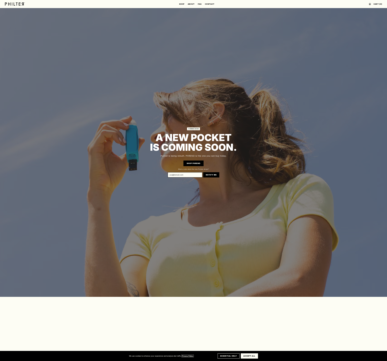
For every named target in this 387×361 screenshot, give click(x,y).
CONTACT (209, 4)
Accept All (249, 356)
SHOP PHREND (193, 163)
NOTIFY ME (211, 175)
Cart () (377, 4)
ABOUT (191, 4)
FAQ (200, 4)
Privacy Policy (187, 356)
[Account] (370, 4)
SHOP (181, 4)
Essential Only (228, 356)
